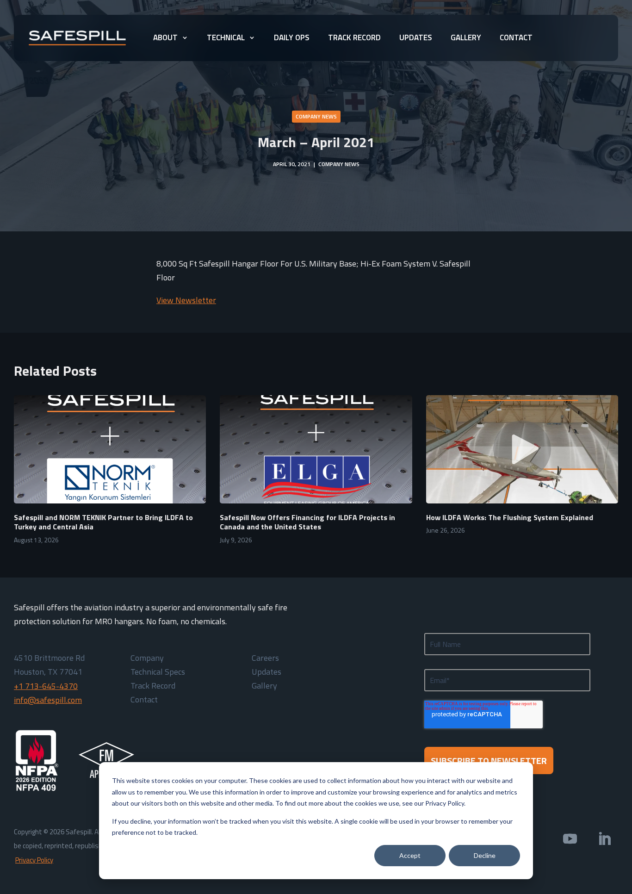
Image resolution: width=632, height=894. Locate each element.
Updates (415, 37)
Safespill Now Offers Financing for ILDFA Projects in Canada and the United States (307, 522)
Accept (410, 855)
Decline (485, 855)
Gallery (466, 37)
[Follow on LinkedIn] (604, 839)
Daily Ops (292, 37)
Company (147, 659)
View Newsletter (186, 300)
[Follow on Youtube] (570, 839)
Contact (516, 37)
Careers (265, 659)
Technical (226, 37)
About (165, 37)
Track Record (354, 37)
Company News (316, 116)
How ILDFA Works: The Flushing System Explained (509, 517)
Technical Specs (157, 673)
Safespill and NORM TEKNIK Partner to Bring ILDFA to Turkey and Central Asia (103, 522)
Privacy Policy (34, 860)
